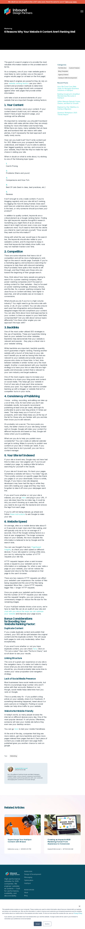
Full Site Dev (62, 68)
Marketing (8, 29)
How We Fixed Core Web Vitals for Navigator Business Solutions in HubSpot (68, 88)
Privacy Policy (78, 913)
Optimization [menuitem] (28, 880)
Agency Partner (63, 74)
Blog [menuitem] (26, 895)
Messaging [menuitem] (28, 877)
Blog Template (63, 71)
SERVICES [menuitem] (28, 871)
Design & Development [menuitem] (32, 874)
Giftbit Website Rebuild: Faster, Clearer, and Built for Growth (68, 102)
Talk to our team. (71, 2)
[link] (18, 11)
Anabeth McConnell (21, 768)
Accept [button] (38, 924)
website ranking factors (19, 83)
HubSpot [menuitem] (27, 883)
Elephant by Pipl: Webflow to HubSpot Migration (68, 108)
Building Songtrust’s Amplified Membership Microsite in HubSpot (68, 96)
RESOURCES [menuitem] (29, 890)
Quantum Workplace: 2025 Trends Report (67, 113)
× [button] (79, 905)
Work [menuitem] (26, 892)
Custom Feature (74, 68)
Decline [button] (47, 924)
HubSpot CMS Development (67, 78)
